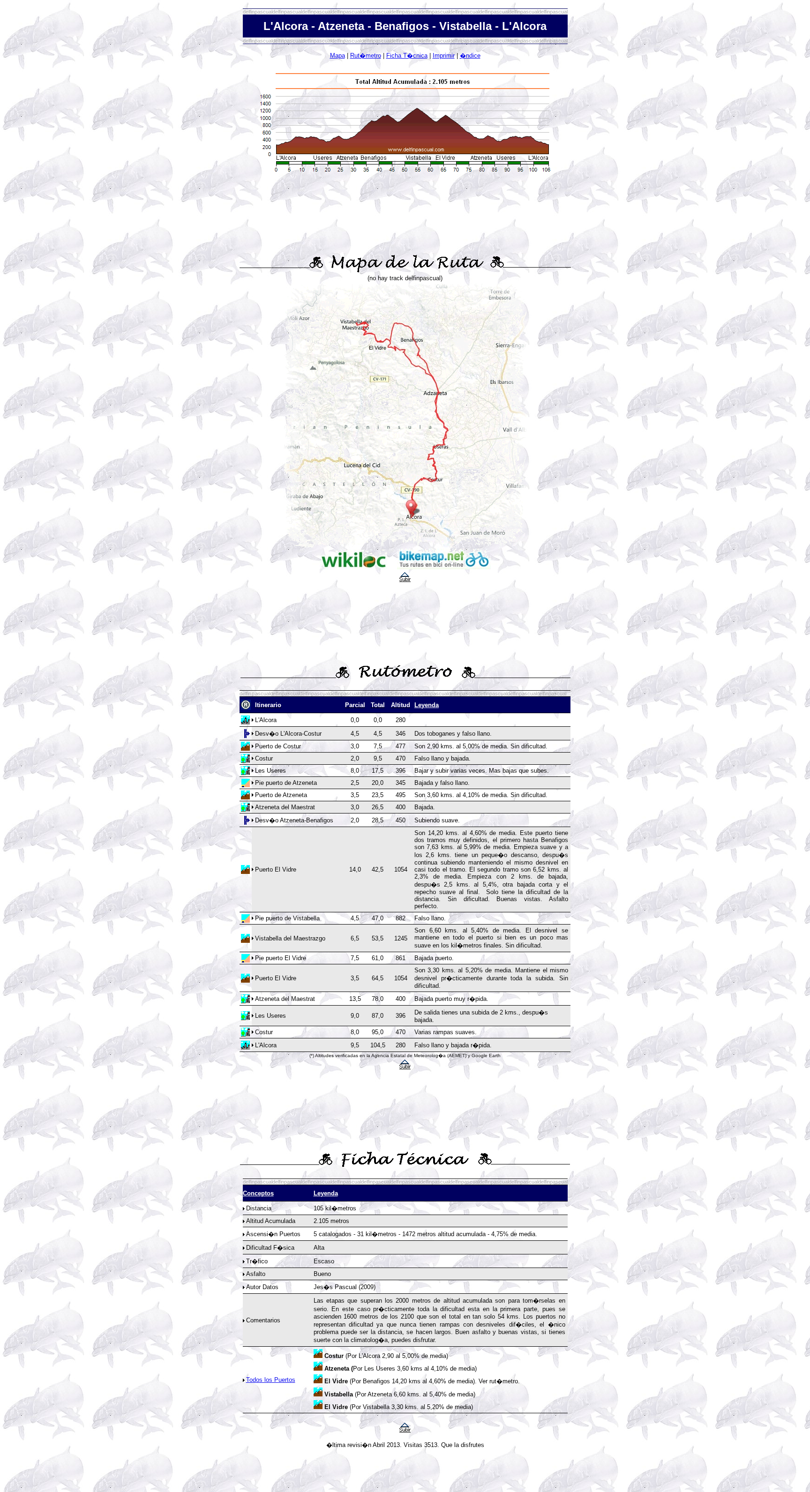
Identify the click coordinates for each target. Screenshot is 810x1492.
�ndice (470, 55)
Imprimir (444, 55)
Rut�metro (365, 55)
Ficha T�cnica (407, 55)
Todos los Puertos (270, 1379)
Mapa (337, 55)
